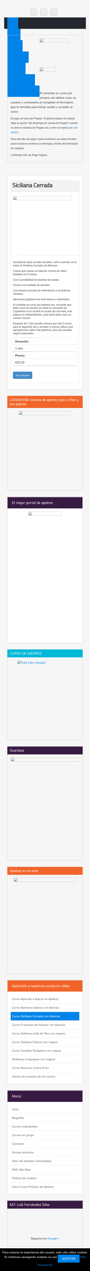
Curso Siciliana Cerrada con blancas (36, 1016)
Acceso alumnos (23, 1152)
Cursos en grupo (23, 1135)
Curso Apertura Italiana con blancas (35, 1007)
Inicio (13, 35)
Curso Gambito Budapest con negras (36, 1050)
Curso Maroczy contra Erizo (30, 1068)
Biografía (18, 1118)
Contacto (18, 1143)
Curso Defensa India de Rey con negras (38, 1033)
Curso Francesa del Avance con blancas (38, 1024)
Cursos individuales (25, 1126)
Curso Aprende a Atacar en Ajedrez (35, 999)
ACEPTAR (68, 1258)
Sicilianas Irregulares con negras (33, 1059)
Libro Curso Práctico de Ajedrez (33, 1186)
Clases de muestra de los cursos (33, 1076)
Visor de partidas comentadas (31, 1161)
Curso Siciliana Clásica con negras (35, 1042)
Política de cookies (24, 1178)
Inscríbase (23, 375)
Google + (54, 1238)
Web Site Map (21, 1169)
